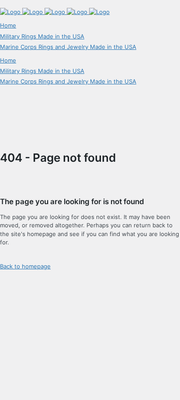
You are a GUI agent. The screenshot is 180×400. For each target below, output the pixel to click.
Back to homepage (25, 266)
